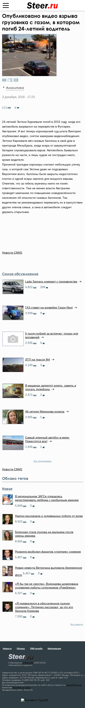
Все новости (77, 624)
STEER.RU (28, 663)
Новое (7, 489)
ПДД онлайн (36, 648)
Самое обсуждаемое (20, 274)
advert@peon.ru (74, 685)
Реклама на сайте (22, 687)
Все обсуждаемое (43, 461)
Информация (54, 648)
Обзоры (21, 648)
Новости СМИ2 (12, 252)
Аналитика (15, 88)
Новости (7, 648)
